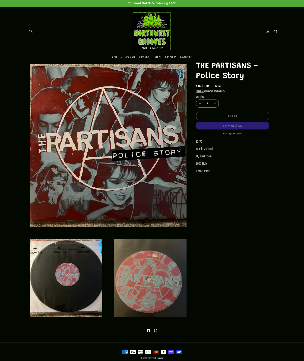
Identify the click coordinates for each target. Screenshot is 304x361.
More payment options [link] (232, 133)
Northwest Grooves (155, 358)
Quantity (200, 97)
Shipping (200, 91)
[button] (31, 31)
